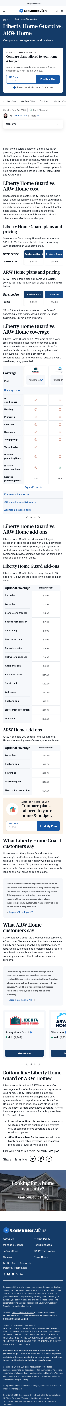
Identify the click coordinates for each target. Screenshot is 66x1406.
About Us (8, 1238)
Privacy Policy (42, 1238)
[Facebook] (41, 1159)
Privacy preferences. (33, 3)
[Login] (62, 11)
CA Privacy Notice (44, 1251)
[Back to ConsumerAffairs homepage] (4, 19)
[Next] (39, 518)
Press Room (41, 1257)
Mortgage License (13, 1245)
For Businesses (43, 1245)
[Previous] (27, 518)
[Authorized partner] (31, 1032)
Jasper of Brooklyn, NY (21, 912)
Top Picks (30, 100)
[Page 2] (34, 517)
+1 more (32, 115)
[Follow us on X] (17, 1274)
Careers (7, 1257)
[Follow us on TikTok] (13, 1274)
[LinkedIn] (49, 1159)
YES (51, 1151)
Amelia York (20, 115)
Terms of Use (10, 1251)
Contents (11, 124)
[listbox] (35, 380)
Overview (11, 100)
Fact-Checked (40, 110)
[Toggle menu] (4, 11)
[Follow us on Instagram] (8, 1274)
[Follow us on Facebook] (4, 1274)
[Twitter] (33, 1159)
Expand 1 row (32, 487)
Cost (46, 100)
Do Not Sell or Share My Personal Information (17, 1265)
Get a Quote (24, 1053)
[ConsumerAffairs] (33, 11)
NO (57, 1151)
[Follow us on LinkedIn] (21, 1274)
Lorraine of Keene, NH (20, 1000)
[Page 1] (31, 517)
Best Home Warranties (25, 19)
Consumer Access (22, 1312)
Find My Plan (48, 79)
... (10, 19)
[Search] (57, 11)
